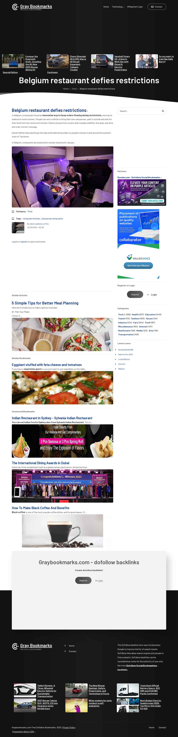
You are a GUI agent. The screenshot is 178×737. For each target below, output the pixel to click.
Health (135, 314)
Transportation (126, 334)
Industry (122, 322)
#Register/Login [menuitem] (135, 6)
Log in (15, 241)
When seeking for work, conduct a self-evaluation (100, 703)
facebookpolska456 (125, 350)
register (24, 241)
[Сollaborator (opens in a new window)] (138, 226)
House (149, 318)
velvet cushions (35, 224)
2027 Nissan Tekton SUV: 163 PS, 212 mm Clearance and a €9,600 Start (47, 704)
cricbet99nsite (124, 359)
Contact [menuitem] (158, 6)
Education (150, 314)
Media (139, 330)
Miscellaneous (125, 326)
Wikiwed (121, 369)
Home (71, 645)
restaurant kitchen (31, 218)
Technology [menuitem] (118, 8)
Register (135, 294)
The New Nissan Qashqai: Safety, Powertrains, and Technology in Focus (99, 689)
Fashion (135, 318)
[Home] (15, 6)
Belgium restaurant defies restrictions (49, 110)
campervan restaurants (52, 218)
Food (30, 211)
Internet (143, 326)
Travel (121, 318)
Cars (135, 322)
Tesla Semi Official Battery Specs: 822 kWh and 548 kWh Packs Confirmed (150, 689)
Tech (120, 314)
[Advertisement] (89, 34)
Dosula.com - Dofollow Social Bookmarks (139, 177)
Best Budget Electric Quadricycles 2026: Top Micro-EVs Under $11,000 (150, 704)
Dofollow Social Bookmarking (141, 665)
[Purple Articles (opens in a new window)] (142, 192)
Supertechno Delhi (125, 354)
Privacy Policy (68, 727)
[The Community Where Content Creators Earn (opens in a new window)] (138, 260)
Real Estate (124, 330)
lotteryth (121, 364)
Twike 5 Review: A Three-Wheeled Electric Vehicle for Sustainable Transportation (46, 690)
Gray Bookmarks (36, 6)
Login (154, 294)
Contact (72, 651)
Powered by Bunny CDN (23, 731)
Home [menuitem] (106, 6)
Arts (151, 330)
